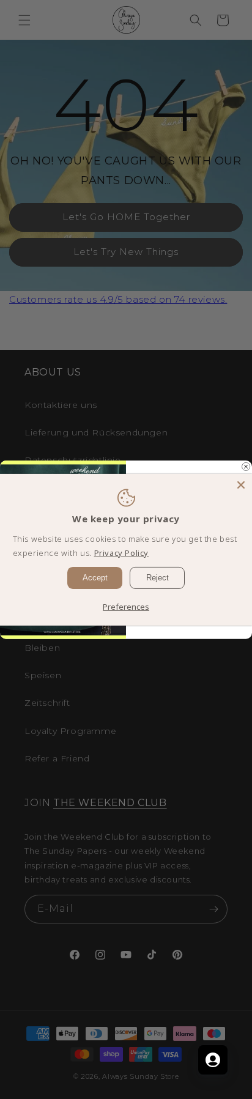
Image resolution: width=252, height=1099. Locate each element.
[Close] (241, 484)
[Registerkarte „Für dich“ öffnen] (213, 1060)
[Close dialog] (246, 466)
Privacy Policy (121, 552)
